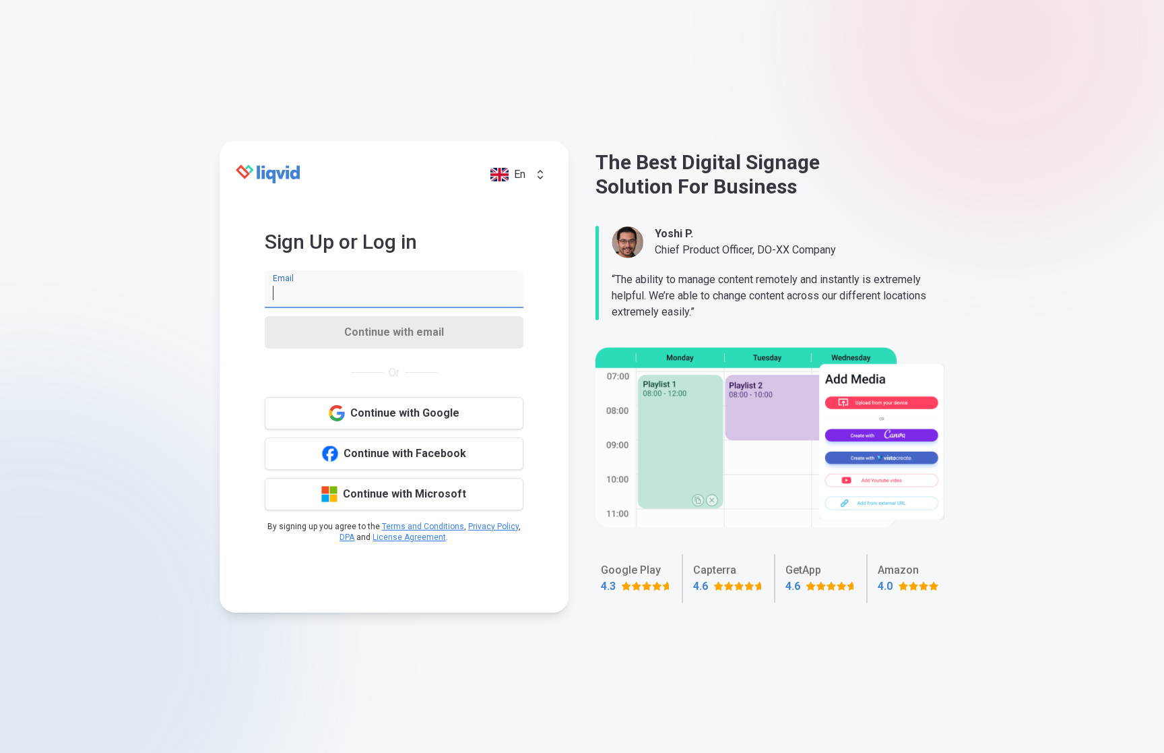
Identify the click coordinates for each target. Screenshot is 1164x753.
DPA (347, 537)
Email (283, 278)
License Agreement (409, 537)
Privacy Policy (493, 526)
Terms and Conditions (423, 526)
